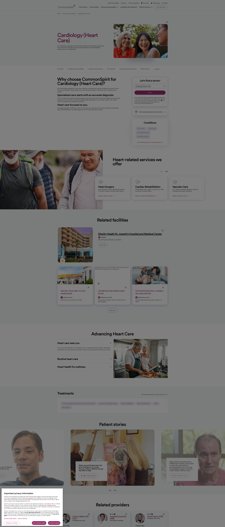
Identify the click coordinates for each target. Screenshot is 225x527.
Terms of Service (22, 518)
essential (30, 498)
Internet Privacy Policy (10, 518)
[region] (32, 507)
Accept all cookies (54, 523)
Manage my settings (11, 523)
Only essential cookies (39, 523)
